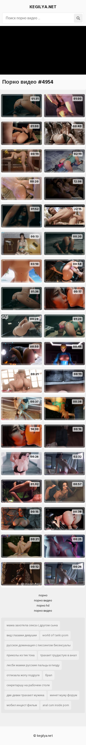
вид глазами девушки (22, 635)
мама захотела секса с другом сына (32, 625)
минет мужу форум (63, 695)
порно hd (43, 605)
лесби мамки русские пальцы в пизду (33, 665)
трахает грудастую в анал (58, 655)
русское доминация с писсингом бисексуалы (39, 645)
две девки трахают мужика (25, 695)
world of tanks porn (55, 635)
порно (43, 595)
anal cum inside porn (56, 705)
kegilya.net (43, 6)
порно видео (43, 600)
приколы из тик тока (21, 655)
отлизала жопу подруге (23, 675)
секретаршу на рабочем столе (28, 685)
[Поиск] (78, 18)
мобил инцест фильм (22, 705)
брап (48, 675)
